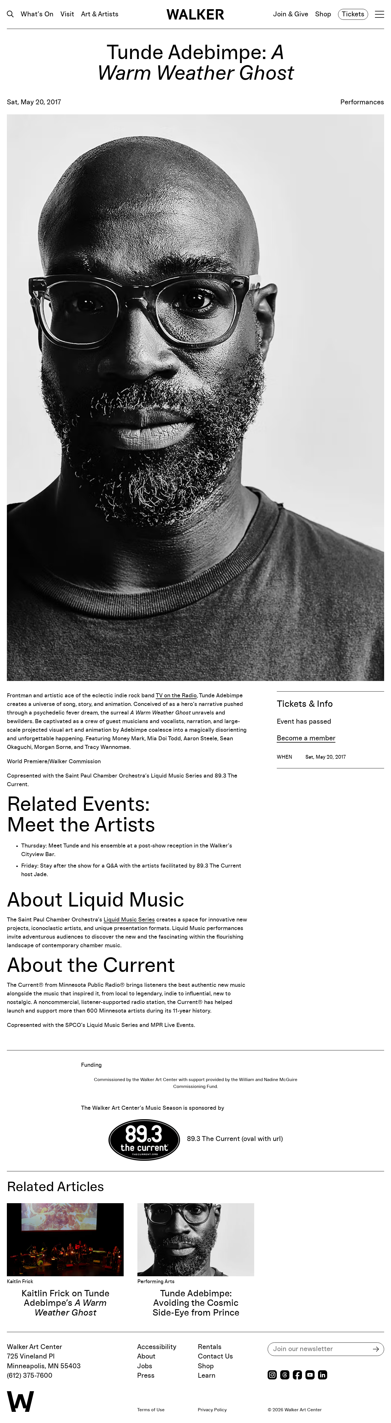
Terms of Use (151, 1410)
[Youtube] (310, 1375)
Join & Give (290, 14)
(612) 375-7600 (29, 1375)
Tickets (353, 14)
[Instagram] (272, 1375)
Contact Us (215, 1356)
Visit (67, 14)
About (146, 1356)
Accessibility (156, 1347)
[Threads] (284, 1375)
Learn (207, 1375)
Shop (323, 14)
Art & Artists (100, 14)
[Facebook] (297, 1375)
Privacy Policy (212, 1410)
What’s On (37, 14)
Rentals (210, 1347)
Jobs (144, 1366)
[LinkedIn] (322, 1375)
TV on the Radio (176, 695)
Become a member (306, 738)
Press (146, 1375)
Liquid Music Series (129, 920)
